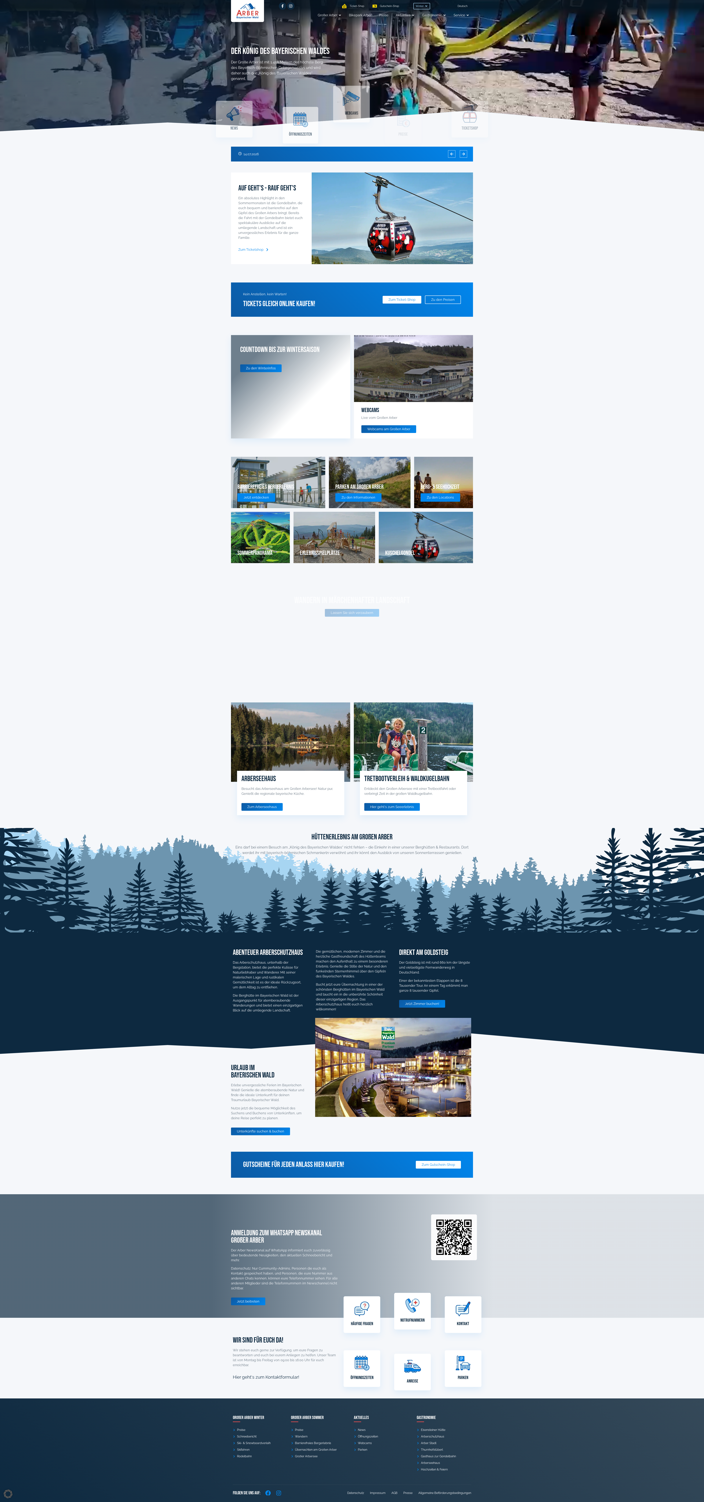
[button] (422, 6)
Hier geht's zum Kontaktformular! (266, 1377)
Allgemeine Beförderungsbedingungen (444, 1493)
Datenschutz (355, 1493)
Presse (407, 1493)
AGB (394, 1493)
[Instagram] (290, 6)
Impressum (378, 1493)
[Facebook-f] (282, 6)
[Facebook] (268, 1493)
